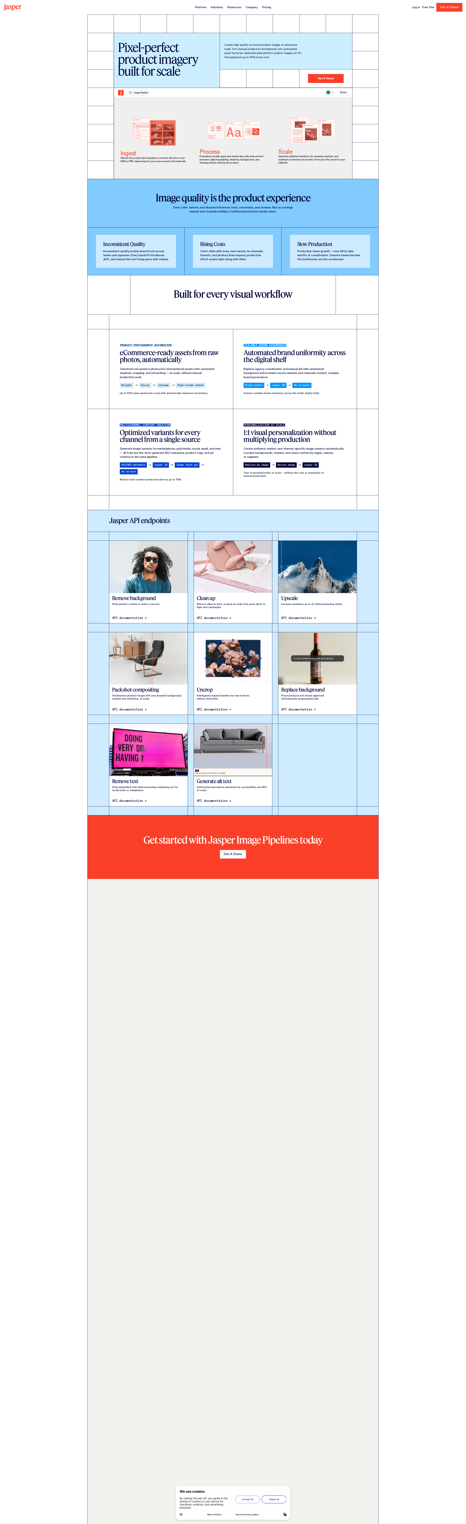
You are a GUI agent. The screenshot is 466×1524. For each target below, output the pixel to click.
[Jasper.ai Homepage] (13, 7)
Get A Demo (326, 78)
